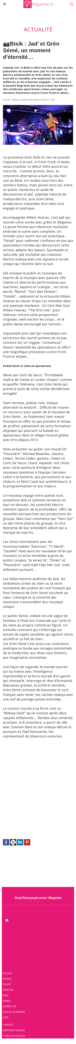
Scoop (7, 984)
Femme (7, 1000)
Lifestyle (8, 989)
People (7, 978)
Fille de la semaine (14, 1011)
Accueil (7, 973)
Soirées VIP (9, 1006)
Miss (5, 995)
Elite (5, 1017)
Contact (8, 1024)
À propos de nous (14, 1035)
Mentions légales (14, 1030)
